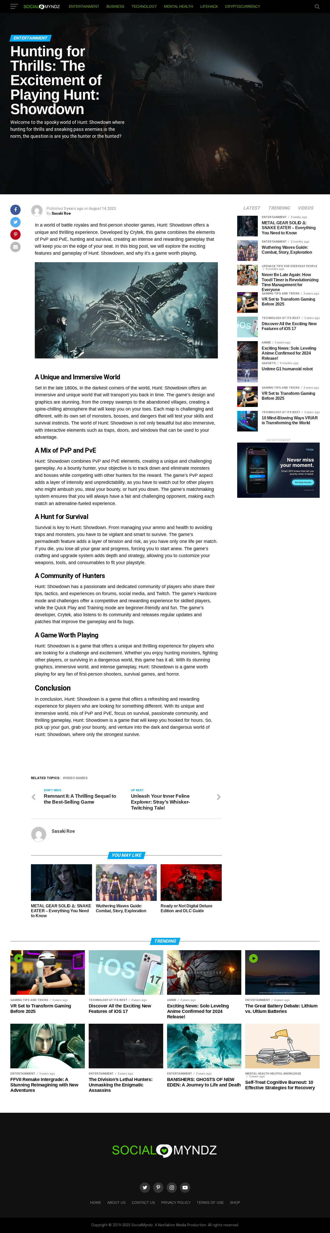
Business (115, 6)
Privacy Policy (176, 1202)
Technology (144, 6)
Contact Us (143, 1202)
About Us (116, 1202)
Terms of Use (210, 1202)
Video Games (76, 778)
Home (95, 1202)
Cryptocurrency (242, 6)
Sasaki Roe (61, 213)
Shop (235, 1202)
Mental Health (178, 6)
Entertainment (84, 6)
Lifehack (209, 6)
